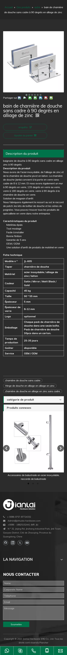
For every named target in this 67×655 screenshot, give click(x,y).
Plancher (43, 642)
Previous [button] (6, 448)
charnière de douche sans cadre (22, 380)
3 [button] (38, 483)
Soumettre (16, 624)
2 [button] (33, 483)
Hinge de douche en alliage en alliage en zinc (30, 385)
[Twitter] (19, 542)
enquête (23, 127)
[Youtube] (27, 542)
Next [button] (60, 448)
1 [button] (28, 483)
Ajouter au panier (23, 135)
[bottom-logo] (19, 504)
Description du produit (22, 153)
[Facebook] (5, 542)
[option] (33, 446)
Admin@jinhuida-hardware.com (24, 520)
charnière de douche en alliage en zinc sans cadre (32, 391)
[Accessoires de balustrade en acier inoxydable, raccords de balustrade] (33, 441)
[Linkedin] (12, 542)
